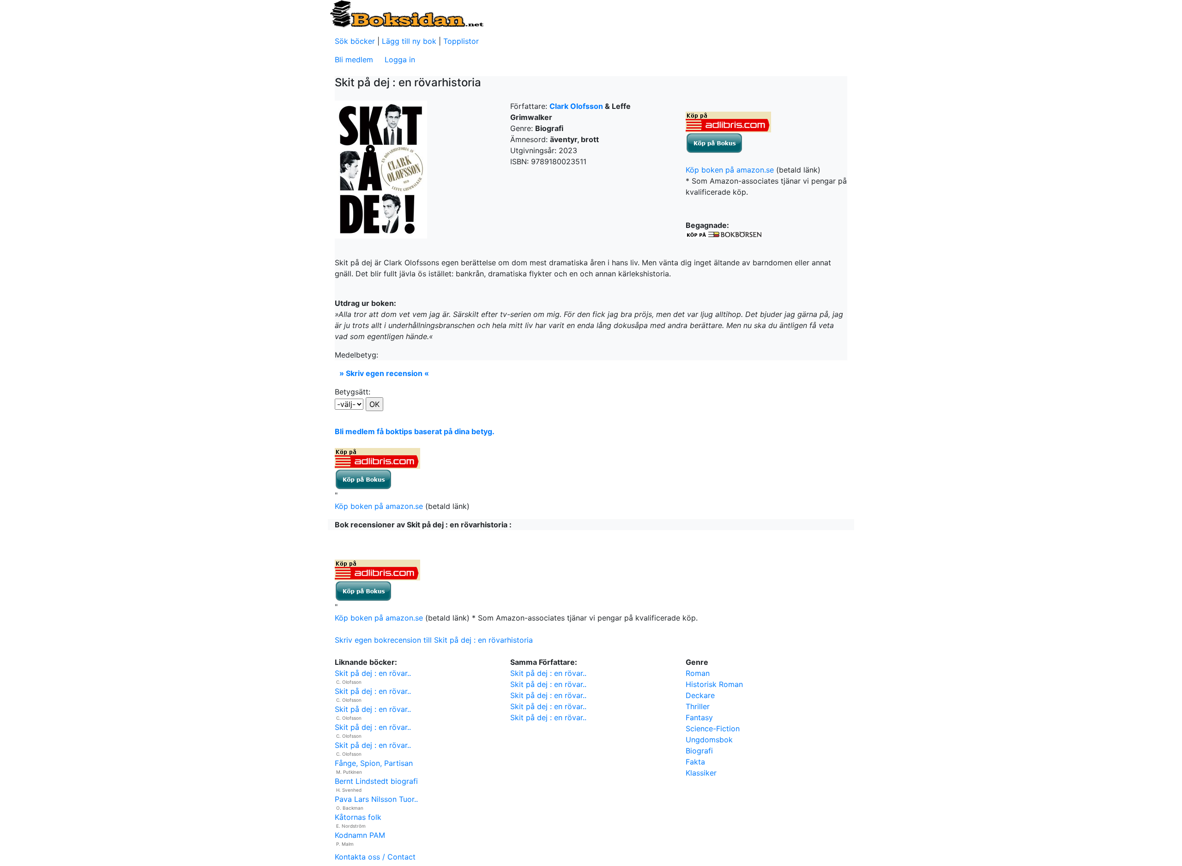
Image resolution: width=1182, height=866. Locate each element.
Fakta (695, 761)
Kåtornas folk (358, 817)
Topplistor (461, 41)
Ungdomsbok (709, 739)
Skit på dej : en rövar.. (373, 673)
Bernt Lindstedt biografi (376, 781)
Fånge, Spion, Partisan (374, 763)
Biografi (699, 750)
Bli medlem (354, 59)
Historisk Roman (714, 684)
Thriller (698, 706)
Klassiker (701, 772)
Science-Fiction (713, 728)
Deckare (700, 695)
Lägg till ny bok (409, 41)
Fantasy (699, 717)
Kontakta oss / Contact (375, 856)
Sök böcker (355, 41)
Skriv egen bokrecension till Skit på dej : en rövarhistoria (434, 640)
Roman (698, 673)
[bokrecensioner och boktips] (406, 13)
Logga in (400, 59)
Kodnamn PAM (360, 835)
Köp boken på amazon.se (730, 169)
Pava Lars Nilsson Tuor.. (376, 799)
